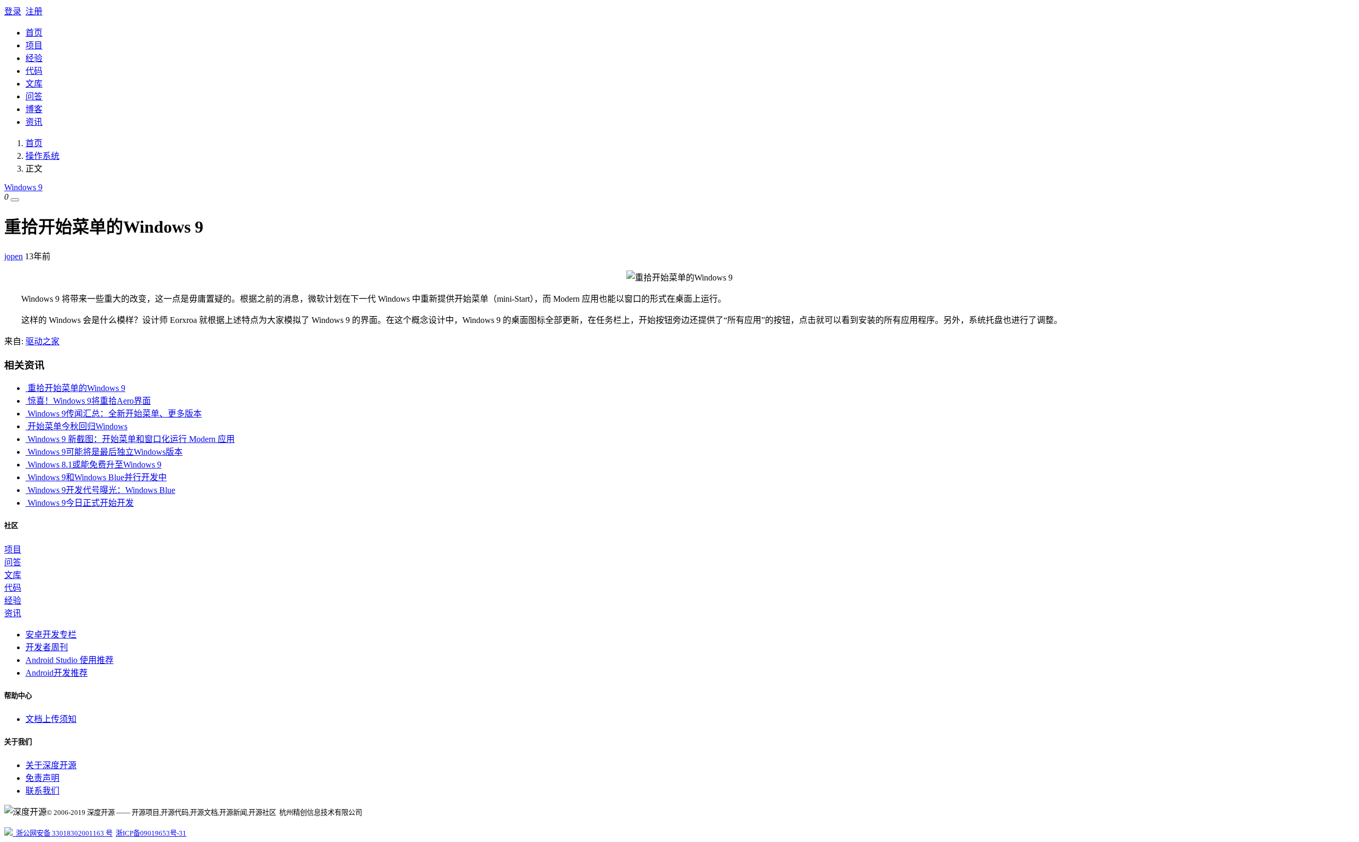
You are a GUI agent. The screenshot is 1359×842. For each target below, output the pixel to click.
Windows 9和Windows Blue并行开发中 (96, 477)
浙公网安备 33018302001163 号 (63, 833)
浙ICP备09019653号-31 (151, 833)
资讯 (33, 121)
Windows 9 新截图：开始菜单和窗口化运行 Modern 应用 (130, 439)
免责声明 (42, 778)
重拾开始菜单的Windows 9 (75, 388)
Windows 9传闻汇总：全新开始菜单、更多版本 (113, 413)
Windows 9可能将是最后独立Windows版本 (104, 451)
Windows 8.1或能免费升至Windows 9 (93, 464)
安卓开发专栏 (50, 634)
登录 (12, 11)
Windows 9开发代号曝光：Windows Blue (100, 490)
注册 (33, 11)
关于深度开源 (50, 765)
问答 (33, 96)
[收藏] (15, 199)
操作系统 (42, 155)
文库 (33, 83)
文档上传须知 (50, 719)
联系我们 (42, 790)
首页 (33, 32)
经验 (33, 58)
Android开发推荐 (56, 672)
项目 (33, 45)
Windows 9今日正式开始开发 (79, 502)
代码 (33, 70)
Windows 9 (23, 187)
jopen (13, 256)
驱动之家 (42, 341)
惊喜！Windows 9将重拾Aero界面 (88, 400)
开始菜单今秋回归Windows (76, 426)
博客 (33, 109)
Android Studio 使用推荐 (69, 660)
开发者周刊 (46, 647)
